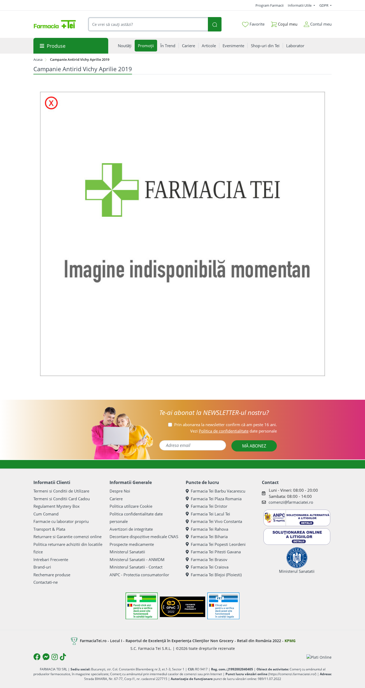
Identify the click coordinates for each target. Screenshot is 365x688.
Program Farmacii (269, 5)
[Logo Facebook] (36, 656)
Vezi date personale (233, 431)
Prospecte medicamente (132, 544)
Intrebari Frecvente (50, 559)
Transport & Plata (49, 529)
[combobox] (148, 24)
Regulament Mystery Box (56, 506)
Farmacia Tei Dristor (209, 506)
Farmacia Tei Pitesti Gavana (216, 551)
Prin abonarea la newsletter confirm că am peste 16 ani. (225, 424)
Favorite (256, 24)
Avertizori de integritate (131, 529)
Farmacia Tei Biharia (209, 536)
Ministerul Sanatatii (127, 551)
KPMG (290, 640)
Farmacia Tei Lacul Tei (210, 514)
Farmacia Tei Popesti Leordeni (218, 544)
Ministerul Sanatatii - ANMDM (137, 559)
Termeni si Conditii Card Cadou (61, 498)
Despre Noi (120, 491)
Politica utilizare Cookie (131, 506)
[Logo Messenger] (45, 656)
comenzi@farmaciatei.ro (291, 502)
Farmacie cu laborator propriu (61, 521)
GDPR (324, 5)
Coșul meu (287, 24)
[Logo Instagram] (55, 656)
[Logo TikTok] (63, 656)
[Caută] (214, 24)
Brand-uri (42, 567)
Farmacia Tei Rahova (209, 529)
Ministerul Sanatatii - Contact (136, 567)
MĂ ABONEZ (254, 446)
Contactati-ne (45, 582)
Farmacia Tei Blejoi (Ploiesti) (216, 574)
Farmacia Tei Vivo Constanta (216, 521)
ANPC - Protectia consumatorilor (139, 574)
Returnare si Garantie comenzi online (67, 536)
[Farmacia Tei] (54, 24)
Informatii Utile (300, 5)
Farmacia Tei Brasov (209, 559)
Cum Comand (46, 514)
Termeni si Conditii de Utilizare (61, 491)
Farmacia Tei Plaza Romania (216, 498)
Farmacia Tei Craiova (209, 567)
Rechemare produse (51, 574)
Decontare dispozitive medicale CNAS (144, 536)
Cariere (116, 498)
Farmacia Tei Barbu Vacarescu (218, 491)
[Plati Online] (319, 657)
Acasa (37, 59)
